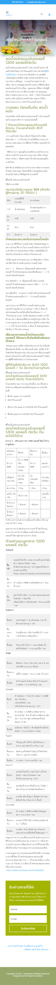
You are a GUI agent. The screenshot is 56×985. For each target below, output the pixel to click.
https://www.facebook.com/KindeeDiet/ (25, 870)
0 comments (18, 48)
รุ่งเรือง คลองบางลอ (17, 44)
